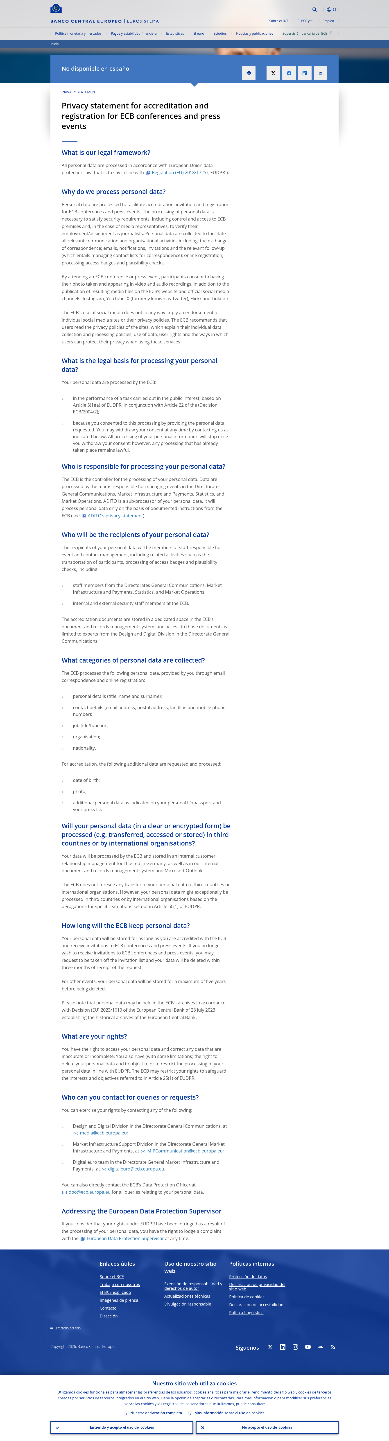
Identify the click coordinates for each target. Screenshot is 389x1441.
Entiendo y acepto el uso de (122, 1428)
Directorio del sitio (68, 1328)
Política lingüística (246, 1313)
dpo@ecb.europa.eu (90, 1192)
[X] (270, 1347)
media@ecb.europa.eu (103, 1133)
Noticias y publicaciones (254, 33)
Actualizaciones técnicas (187, 1296)
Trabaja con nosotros (120, 1285)
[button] (323, 9)
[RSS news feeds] (333, 1347)
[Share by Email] (320, 73)
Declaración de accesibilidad (256, 1305)
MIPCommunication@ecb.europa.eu (185, 1151)
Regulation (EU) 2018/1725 (179, 173)
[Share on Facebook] (289, 73)
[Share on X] (273, 73)
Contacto (108, 1308)
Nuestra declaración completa (156, 1413)
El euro (198, 33)
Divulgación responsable (187, 1304)
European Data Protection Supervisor (125, 1239)
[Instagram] (295, 1347)
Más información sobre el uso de (229, 1413)
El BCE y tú (306, 21)
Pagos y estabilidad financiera (134, 33)
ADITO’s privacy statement (115, 516)
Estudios (220, 33)
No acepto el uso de (267, 1428)
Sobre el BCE (279, 21)
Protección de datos (248, 1277)
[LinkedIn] (282, 1347)
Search (314, 10)
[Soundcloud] (320, 1347)
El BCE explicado (115, 1293)
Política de (247, 1297)
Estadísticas (175, 33)
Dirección (109, 1316)
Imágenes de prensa (119, 1301)
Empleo (328, 21)
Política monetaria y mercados (78, 33)
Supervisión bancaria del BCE (305, 33)
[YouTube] (308, 1347)
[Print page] (249, 73)
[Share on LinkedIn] (305, 73)
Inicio (54, 44)
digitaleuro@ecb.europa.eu (136, 1169)
